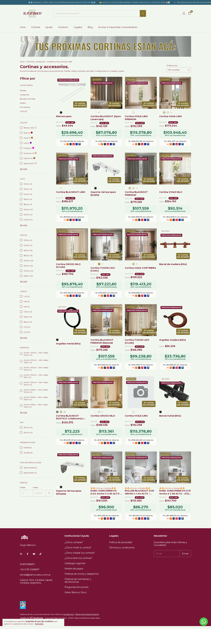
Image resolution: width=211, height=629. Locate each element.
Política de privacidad (120, 542)
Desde (22, 487)
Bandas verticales (27, 99)
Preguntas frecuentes (76, 587)
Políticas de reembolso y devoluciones (78, 580)
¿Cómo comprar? (74, 542)
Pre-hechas (25, 107)
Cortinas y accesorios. (36, 61)
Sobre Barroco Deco (76, 592)
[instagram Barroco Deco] (21, 554)
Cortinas (35, 27)
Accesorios (24, 94)
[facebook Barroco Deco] (27, 554)
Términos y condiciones (121, 547)
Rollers (23, 103)
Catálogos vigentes (75, 563)
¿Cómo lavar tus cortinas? (78, 558)
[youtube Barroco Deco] (34, 554)
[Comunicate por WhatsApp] (203, 621)
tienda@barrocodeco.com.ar (35, 574)
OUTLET (23, 111)
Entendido (39, 624)
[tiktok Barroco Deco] (40, 554)
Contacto (63, 27)
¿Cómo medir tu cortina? (78, 547)
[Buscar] (143, 13)
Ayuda (49, 27)
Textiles (23, 90)
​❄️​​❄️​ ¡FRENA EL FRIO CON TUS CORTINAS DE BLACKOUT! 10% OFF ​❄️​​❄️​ (47, 2)
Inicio (23, 27)
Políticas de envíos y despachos (82, 573)
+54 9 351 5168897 (29, 569)
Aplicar (49, 493)
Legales (78, 27)
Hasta (35, 487)
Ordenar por (172, 65)
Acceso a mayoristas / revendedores (117, 27)
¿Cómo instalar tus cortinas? (80, 552)
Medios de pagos (74, 568)
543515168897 (27, 564)
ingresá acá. (69, 614)
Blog (90, 27)
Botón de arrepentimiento (87, 614)
